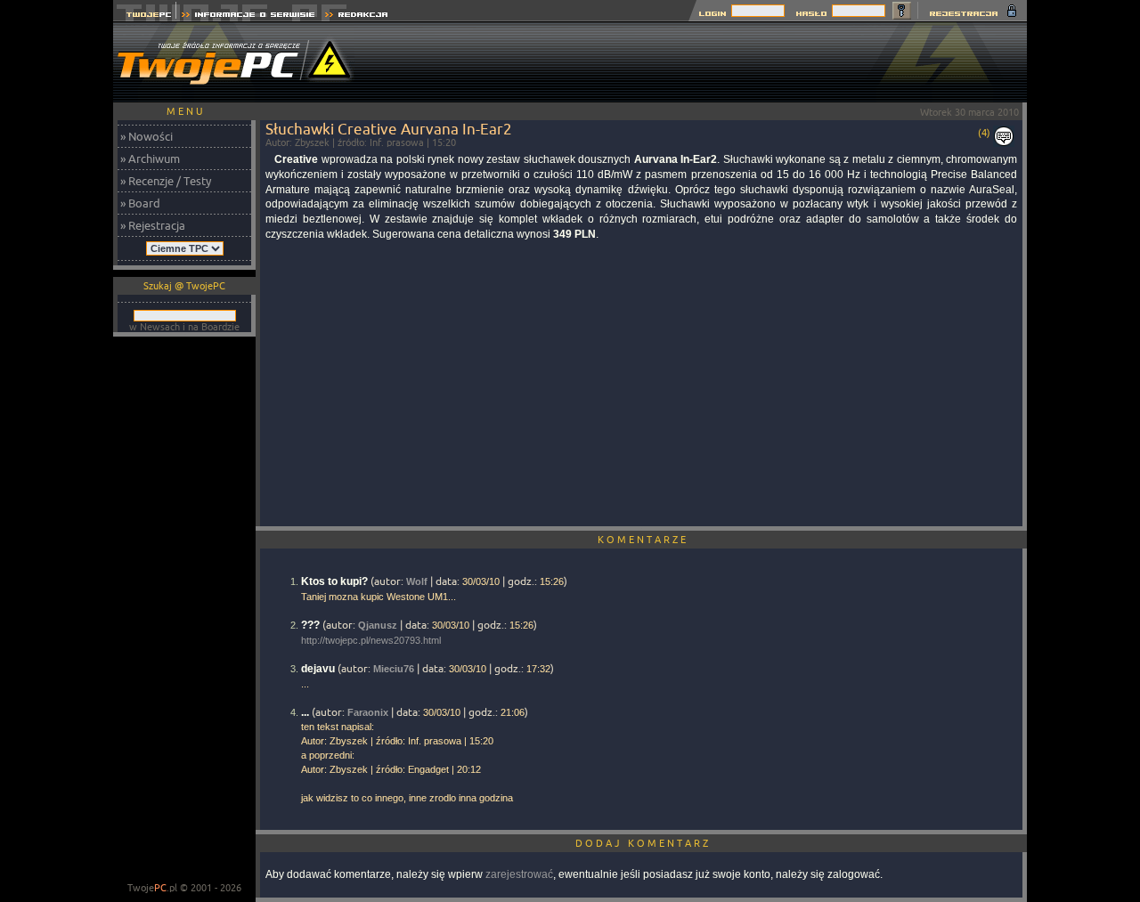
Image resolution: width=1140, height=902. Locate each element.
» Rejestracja (152, 225)
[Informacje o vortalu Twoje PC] (248, 16)
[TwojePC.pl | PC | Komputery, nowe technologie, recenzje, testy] (144, 16)
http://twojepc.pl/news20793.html (371, 640)
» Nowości (146, 136)
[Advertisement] (703, 62)
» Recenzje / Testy (165, 181)
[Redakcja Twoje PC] (357, 16)
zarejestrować (519, 874)
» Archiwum (150, 158)
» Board (140, 203)
